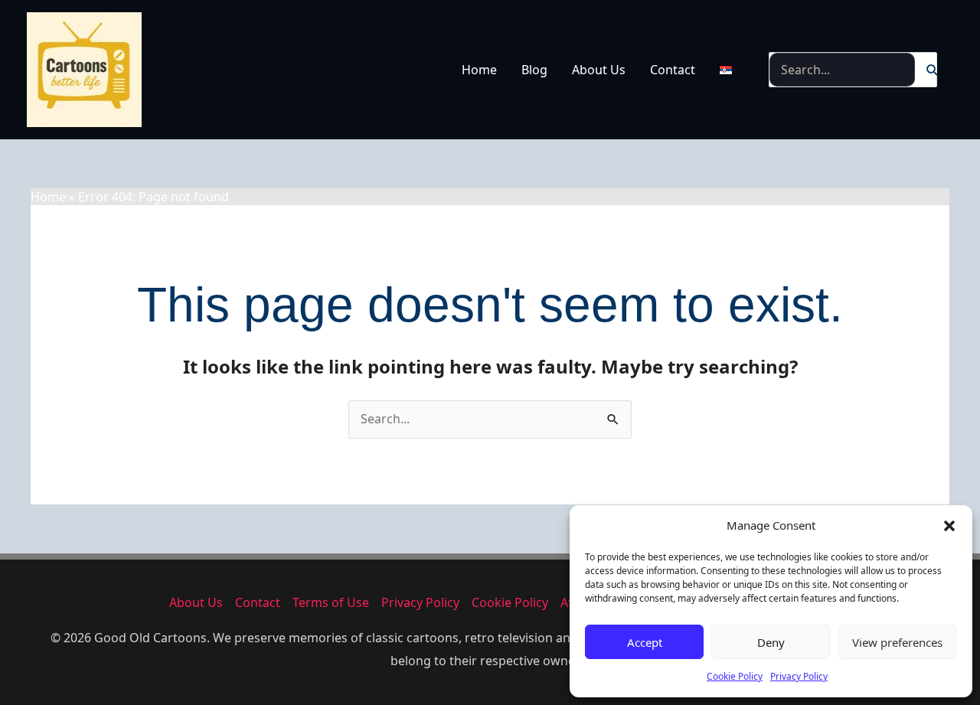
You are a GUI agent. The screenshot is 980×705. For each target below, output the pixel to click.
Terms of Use (330, 602)
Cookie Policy (735, 676)
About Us (599, 69)
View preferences (897, 642)
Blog (534, 69)
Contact (672, 69)
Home (479, 69)
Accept (644, 642)
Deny (771, 642)
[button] (949, 526)
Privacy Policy (799, 676)
